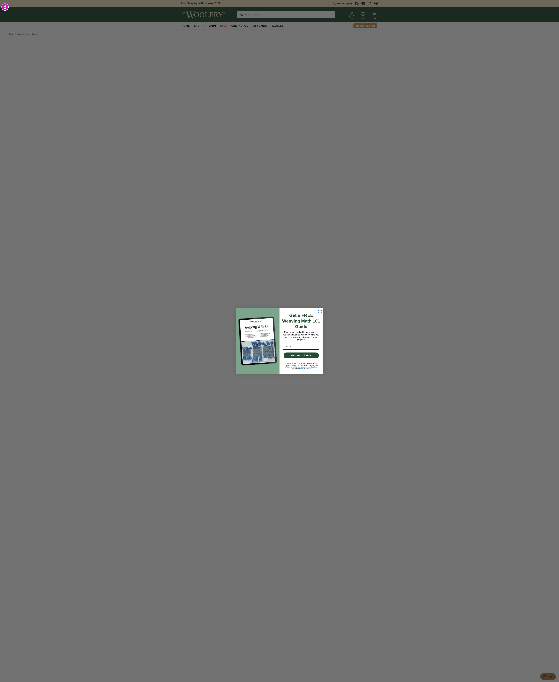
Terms (301, 368)
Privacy (308, 368)
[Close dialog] (320, 311)
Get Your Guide (301, 355)
